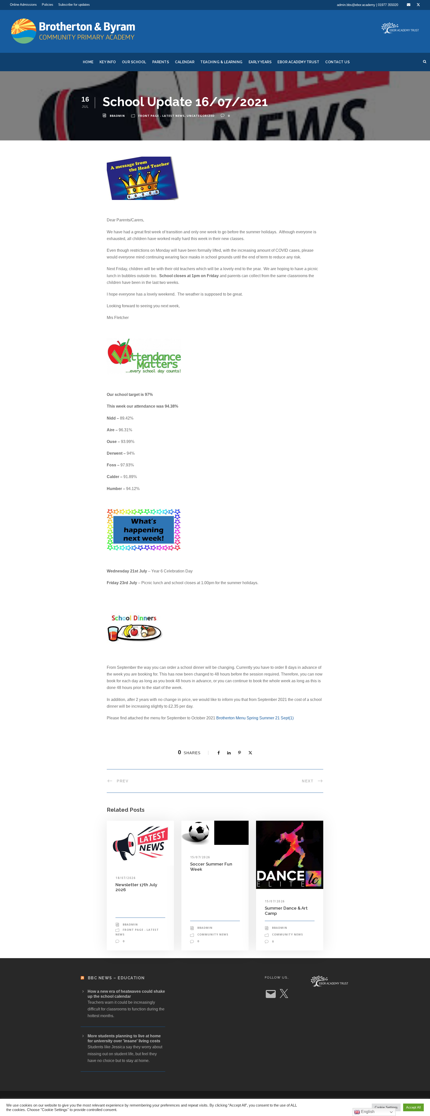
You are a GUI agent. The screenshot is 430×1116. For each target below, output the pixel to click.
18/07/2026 (125, 878)
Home (88, 62)
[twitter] (418, 5)
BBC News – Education (116, 978)
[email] (408, 5)
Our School (134, 62)
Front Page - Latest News (161, 116)
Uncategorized (201, 116)
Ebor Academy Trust (298, 62)
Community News (212, 934)
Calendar (184, 62)
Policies (47, 4)
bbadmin (117, 116)
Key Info (108, 62)
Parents (160, 62)
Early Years (260, 62)
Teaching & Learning (221, 62)
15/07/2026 (200, 857)
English (367, 1112)
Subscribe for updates (74, 4)
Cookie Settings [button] (386, 1107)
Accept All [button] (413, 1107)
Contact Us (337, 62)
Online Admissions (23, 4)
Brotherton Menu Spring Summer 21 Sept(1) (255, 718)
